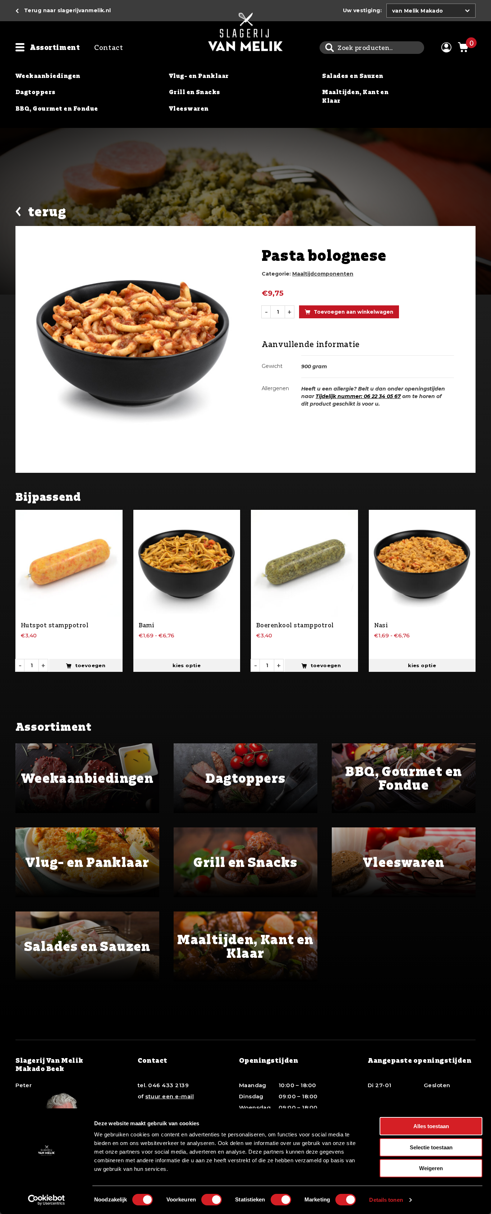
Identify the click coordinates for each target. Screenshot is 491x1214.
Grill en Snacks (194, 92)
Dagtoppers (35, 92)
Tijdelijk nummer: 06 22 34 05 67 (358, 396)
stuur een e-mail (169, 1096)
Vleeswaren (189, 108)
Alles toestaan (431, 1126)
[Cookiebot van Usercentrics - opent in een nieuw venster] (46, 1200)
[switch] (211, 1199)
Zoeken (329, 47)
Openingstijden (268, 1060)
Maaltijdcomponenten (322, 274)
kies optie (187, 665)
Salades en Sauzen (352, 75)
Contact (108, 47)
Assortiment (55, 47)
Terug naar (67, 10)
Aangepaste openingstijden (420, 1060)
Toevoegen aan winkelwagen (353, 312)
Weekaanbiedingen (48, 75)
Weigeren (431, 1168)
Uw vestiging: (362, 10)
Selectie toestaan (431, 1147)
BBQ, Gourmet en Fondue (56, 108)
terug (47, 212)
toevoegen (90, 665)
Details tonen (386, 1200)
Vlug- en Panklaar (199, 75)
